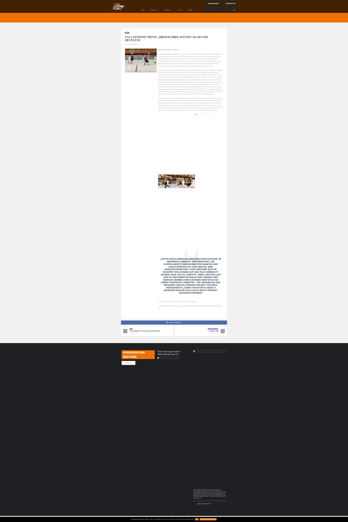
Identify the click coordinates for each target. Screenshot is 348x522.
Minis (178, 10)
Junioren (167, 10)
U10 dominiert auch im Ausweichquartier (145, 331)
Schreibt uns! (230, 3)
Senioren (153, 10)
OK (197, 519)
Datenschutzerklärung (208, 519)
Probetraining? (213, 3)
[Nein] (346, 519)
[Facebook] (201, 10)
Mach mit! (128, 363)
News (142, 10)
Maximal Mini (213, 331)
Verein (190, 10)
